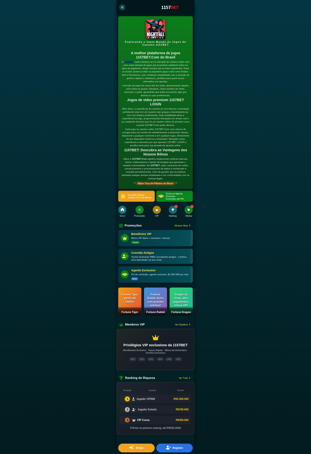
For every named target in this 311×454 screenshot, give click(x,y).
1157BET (129, 62)
